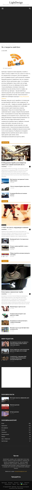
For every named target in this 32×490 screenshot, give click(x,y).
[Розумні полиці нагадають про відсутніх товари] (5, 315)
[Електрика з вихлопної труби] (16, 277)
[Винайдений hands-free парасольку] (5, 240)
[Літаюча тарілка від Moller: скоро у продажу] (5, 248)
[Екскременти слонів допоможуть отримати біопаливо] (5, 322)
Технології (4, 289)
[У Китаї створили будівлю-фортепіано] (5, 188)
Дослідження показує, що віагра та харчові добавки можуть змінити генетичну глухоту (19, 343)
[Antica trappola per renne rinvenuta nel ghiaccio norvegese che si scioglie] (5, 351)
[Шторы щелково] (5, 413)
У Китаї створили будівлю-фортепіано (20, 186)
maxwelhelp (3, 166)
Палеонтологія (8, 484)
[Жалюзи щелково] (5, 406)
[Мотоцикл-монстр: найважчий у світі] (5, 399)
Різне (18, 484)
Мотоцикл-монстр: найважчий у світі (19, 397)
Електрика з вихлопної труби (12, 292)
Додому (3, 45)
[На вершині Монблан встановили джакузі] (5, 195)
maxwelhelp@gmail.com (21, 471)
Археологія (26, 482)
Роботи (14, 484)
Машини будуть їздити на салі (17, 306)
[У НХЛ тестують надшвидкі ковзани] (16, 215)
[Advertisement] (16, 27)
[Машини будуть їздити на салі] (5, 308)
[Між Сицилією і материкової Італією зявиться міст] (5, 181)
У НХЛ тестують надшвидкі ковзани (14, 227)
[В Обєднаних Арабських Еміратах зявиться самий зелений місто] (16, 153)
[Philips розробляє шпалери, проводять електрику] (5, 255)
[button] (2, 9)
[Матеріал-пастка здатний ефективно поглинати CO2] (5, 329)
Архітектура (4, 160)
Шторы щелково (14, 411)
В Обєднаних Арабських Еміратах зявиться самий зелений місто (13, 163)
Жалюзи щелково (14, 404)
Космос (21, 482)
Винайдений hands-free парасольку (19, 239)
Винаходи (4, 224)
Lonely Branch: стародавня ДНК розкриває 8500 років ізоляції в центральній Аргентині (18, 358)
